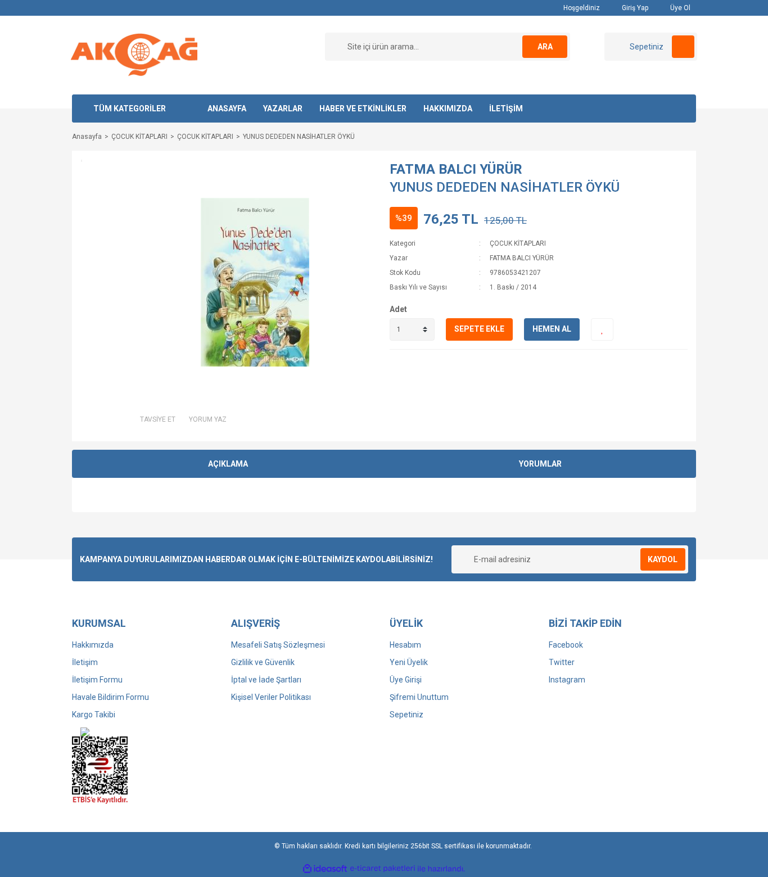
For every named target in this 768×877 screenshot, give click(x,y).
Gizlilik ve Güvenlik (263, 662)
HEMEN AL (551, 328)
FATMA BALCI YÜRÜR (456, 169)
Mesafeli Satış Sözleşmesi (278, 644)
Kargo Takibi (93, 714)
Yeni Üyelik (409, 662)
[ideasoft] (324, 869)
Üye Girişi (406, 679)
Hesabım (405, 644)
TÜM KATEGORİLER (129, 108)
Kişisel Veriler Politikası (271, 697)
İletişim (85, 662)
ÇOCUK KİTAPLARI (518, 243)
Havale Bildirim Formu (110, 697)
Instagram (567, 679)
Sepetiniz (406, 714)
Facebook (566, 644)
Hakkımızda (93, 644)
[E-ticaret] (382, 869)
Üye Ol (679, 8)
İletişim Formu (97, 679)
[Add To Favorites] (602, 329)
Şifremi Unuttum (419, 697)
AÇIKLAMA (228, 463)
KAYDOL (662, 559)
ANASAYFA (226, 108)
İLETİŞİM (506, 108)
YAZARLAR (282, 108)
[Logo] (134, 54)
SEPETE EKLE (479, 328)
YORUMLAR (540, 463)
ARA (545, 46)
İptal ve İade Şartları (266, 679)
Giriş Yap (634, 8)
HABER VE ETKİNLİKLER (362, 108)
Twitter (562, 662)
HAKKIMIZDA (447, 108)
